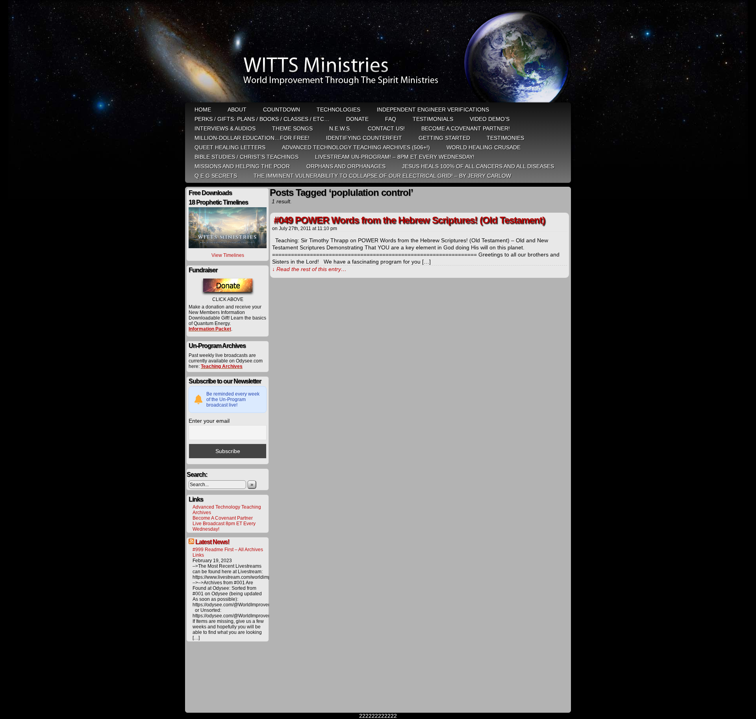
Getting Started (444, 138)
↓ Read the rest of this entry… (309, 269)
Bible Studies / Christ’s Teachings (246, 157)
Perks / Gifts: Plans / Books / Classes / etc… (262, 119)
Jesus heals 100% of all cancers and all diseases (478, 166)
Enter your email (209, 421)
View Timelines (227, 255)
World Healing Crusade (484, 147)
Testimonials (433, 119)
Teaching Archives (222, 366)
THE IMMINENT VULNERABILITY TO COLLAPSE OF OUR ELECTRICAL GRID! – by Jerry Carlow (382, 176)
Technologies (338, 109)
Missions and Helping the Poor (242, 166)
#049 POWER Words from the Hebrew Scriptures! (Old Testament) (409, 220)
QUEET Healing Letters (230, 147)
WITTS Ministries (379, 52)
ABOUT (237, 109)
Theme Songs (292, 128)
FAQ (390, 119)
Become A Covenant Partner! (465, 128)
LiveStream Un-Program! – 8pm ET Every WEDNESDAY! (394, 157)
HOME (203, 109)
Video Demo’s (490, 119)
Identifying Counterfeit (364, 138)
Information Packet (210, 329)
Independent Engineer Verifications (433, 109)
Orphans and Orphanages (345, 166)
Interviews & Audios (225, 128)
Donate (357, 119)
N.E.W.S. (340, 128)
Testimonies (505, 138)
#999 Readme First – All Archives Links (228, 552)
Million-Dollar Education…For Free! (252, 138)
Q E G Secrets (216, 176)
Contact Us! (386, 128)
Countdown (281, 109)
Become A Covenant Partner (223, 518)
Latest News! (212, 542)
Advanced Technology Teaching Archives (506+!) (356, 147)
